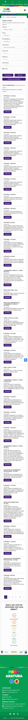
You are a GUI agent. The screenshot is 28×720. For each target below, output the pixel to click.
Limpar (20, 75)
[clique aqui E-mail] (10, 714)
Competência (6, 39)
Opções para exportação (14, 79)
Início (3, 17)
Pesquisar (8, 75)
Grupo (5, 27)
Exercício (5, 50)
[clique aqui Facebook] (14, 714)
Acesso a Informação (11, 17)
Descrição (6, 62)
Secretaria (6, 44)
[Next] (23, 597)
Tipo (4, 33)
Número (5, 56)
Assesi (8, 718)
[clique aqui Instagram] (17, 714)
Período (5, 68)
